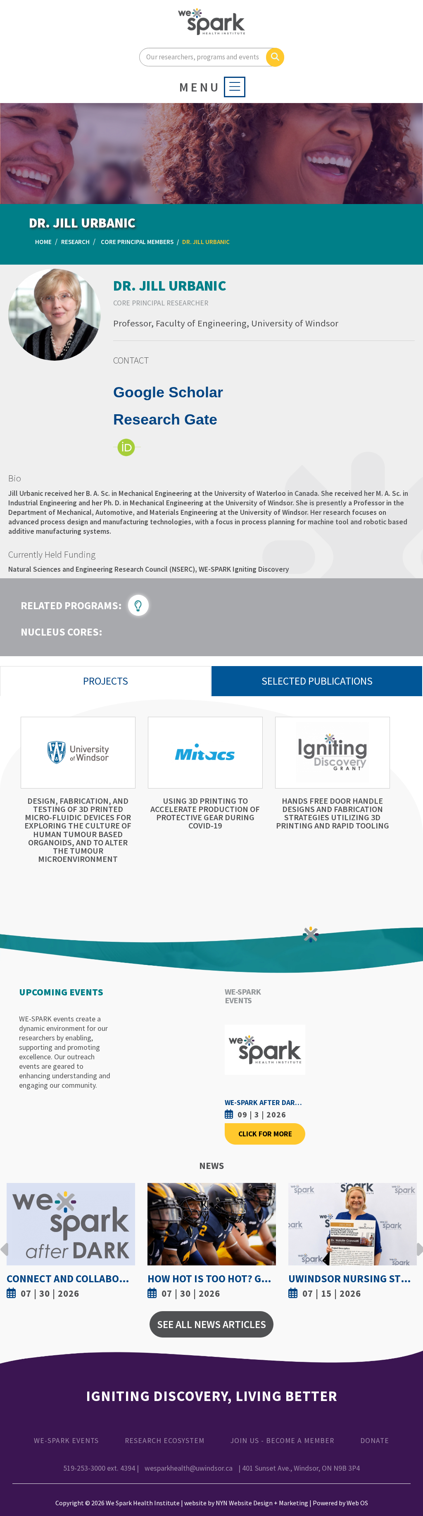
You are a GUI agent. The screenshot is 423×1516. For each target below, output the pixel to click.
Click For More (265, 1133)
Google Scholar (168, 392)
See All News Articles (211, 1324)
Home (43, 242)
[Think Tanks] (141, 604)
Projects (105, 681)
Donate (374, 1440)
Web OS (357, 1503)
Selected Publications (317, 681)
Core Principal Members (137, 242)
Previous (4, 1243)
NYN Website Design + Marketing (262, 1503)
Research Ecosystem (164, 1440)
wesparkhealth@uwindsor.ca (189, 1468)
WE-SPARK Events (66, 1440)
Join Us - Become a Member (282, 1440)
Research (75, 242)
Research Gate (165, 419)
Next (418, 1243)
